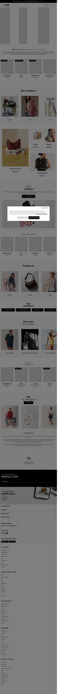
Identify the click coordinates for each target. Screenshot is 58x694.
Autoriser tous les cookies (34, 217)
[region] (28, 213)
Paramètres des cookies (22, 217)
